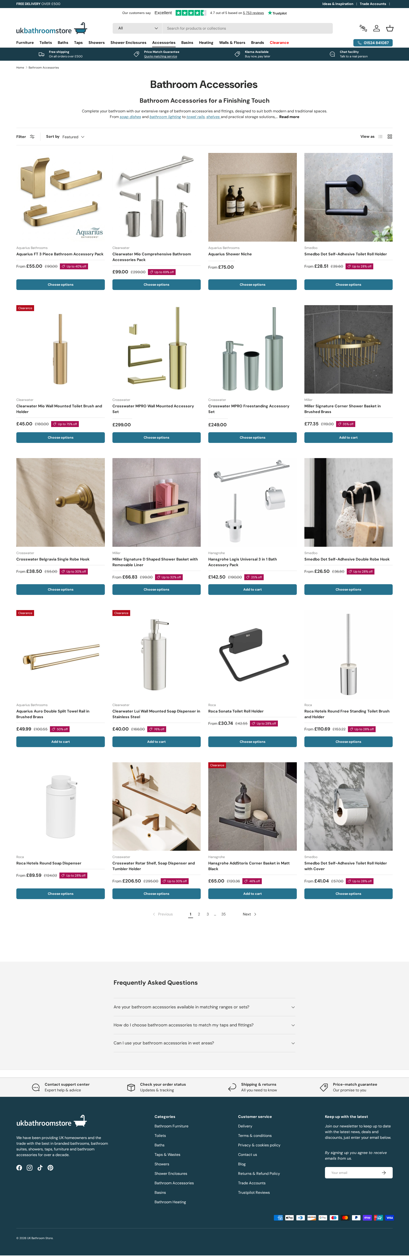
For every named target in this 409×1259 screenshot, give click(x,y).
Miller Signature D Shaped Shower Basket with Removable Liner (155, 562)
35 (223, 914)
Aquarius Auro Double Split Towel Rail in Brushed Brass (52, 714)
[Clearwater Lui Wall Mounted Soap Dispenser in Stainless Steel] (156, 654)
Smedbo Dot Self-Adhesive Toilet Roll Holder (345, 254)
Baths (63, 42)
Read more (289, 116)
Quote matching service (160, 56)
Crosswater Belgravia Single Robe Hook (52, 559)
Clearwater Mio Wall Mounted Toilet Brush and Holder (59, 409)
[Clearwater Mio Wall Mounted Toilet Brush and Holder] (60, 349)
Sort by (53, 136)
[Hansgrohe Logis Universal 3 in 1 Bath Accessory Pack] (252, 502)
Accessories (164, 42)
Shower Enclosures (129, 42)
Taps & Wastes (167, 1154)
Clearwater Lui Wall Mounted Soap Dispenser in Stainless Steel (156, 714)
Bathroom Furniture (171, 1126)
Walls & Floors (232, 42)
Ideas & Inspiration (337, 4)
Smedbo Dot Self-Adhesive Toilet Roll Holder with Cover (345, 866)
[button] (390, 28)
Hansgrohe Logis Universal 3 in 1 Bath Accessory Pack (242, 562)
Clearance (279, 42)
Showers (97, 42)
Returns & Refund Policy (259, 1173)
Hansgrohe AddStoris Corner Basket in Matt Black (249, 866)
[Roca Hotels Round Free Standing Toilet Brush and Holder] (348, 654)
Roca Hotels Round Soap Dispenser (48, 863)
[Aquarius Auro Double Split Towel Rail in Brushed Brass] (60, 654)
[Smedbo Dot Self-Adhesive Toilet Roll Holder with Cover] (348, 806)
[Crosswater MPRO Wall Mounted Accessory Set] (156, 349)
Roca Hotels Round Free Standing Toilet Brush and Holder (347, 714)
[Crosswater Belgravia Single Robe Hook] (60, 502)
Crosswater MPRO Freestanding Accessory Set (248, 409)
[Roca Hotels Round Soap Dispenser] (60, 806)
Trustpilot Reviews (254, 1192)
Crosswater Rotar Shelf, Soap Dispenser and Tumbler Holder (153, 866)
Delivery (245, 1126)
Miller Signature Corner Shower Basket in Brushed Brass (342, 409)
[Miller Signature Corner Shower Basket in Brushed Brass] (348, 349)
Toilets (46, 42)
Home (20, 67)
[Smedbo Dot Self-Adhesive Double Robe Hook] (348, 502)
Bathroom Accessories (44, 67)
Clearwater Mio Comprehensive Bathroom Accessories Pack (151, 257)
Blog (242, 1164)
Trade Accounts (373, 4)
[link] (162, 914)
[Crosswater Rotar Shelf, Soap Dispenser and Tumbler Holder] (156, 806)
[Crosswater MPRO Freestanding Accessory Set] (252, 349)
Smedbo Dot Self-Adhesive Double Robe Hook (347, 559)
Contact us (247, 1154)
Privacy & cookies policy (259, 1145)
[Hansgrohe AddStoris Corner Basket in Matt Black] (252, 806)
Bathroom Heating (170, 1201)
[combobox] (223, 28)
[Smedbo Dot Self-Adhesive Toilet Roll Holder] (348, 197)
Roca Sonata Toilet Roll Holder (236, 711)
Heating (206, 42)
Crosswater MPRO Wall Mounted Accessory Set (153, 409)
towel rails (196, 116)
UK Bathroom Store (40, 1238)
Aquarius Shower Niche (230, 254)
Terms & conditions (255, 1135)
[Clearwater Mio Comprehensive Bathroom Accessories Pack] (156, 197)
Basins (187, 42)
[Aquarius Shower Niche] (252, 197)
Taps (78, 42)
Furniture (25, 42)
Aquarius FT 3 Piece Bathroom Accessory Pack (59, 254)
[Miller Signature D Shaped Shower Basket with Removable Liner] (156, 502)
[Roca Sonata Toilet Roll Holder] (252, 654)
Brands (257, 42)
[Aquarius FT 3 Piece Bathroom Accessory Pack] (60, 197)
